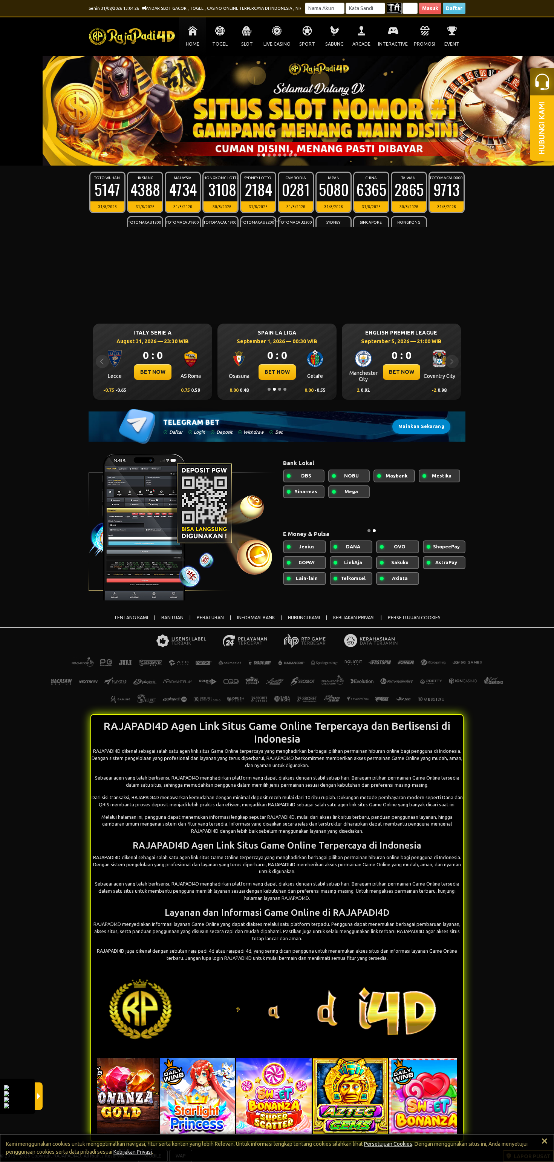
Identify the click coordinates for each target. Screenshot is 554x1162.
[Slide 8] (295, 155)
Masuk (430, 8)
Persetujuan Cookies (388, 1144)
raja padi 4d (201, 950)
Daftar (454, 8)
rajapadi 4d (238, 950)
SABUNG (334, 43)
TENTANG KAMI (131, 617)
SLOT (247, 43)
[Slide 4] (274, 155)
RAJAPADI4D (185, 777)
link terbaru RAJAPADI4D (397, 931)
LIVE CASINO (277, 43)
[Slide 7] (290, 155)
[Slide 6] (284, 155)
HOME (192, 43)
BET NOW (152, 372)
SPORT (307, 43)
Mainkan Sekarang (421, 426)
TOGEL (220, 43)
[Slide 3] (269, 155)
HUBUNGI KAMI (304, 617)
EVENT (451, 43)
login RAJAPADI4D (232, 958)
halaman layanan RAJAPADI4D (276, 898)
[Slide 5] (279, 155)
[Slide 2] (263, 155)
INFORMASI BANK (256, 617)
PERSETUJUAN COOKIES (414, 617)
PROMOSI (424, 43)
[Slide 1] (258, 155)
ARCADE (361, 43)
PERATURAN (210, 617)
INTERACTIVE (393, 43)
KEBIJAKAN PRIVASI (354, 617)
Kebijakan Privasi (132, 1152)
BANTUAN (172, 617)
